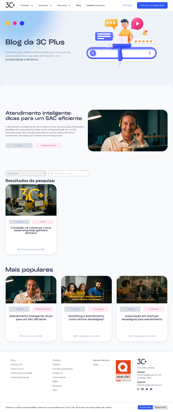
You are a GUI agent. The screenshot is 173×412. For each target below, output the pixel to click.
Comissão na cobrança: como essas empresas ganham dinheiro (31, 230)
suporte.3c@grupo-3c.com (149, 385)
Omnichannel (59, 377)
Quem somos (17, 369)
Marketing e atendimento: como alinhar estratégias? (86, 318)
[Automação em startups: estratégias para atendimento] (142, 289)
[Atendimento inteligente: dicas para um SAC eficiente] (31, 289)
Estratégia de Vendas (42, 309)
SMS (55, 390)
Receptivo (57, 386)
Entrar (128, 5)
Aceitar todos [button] (145, 407)
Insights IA (58, 373)
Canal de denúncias (20, 377)
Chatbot (56, 364)
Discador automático (63, 369)
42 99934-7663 (144, 378)
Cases (95, 364)
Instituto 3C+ (17, 364)
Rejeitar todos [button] (160, 407)
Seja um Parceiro (101, 360)
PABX (55, 381)
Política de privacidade (21, 373)
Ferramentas (153, 309)
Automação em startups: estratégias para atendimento (142, 318)
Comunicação (98, 309)
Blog (13, 360)
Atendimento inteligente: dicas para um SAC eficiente (43, 115)
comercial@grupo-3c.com (149, 375)
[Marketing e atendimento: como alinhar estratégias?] (86, 289)
